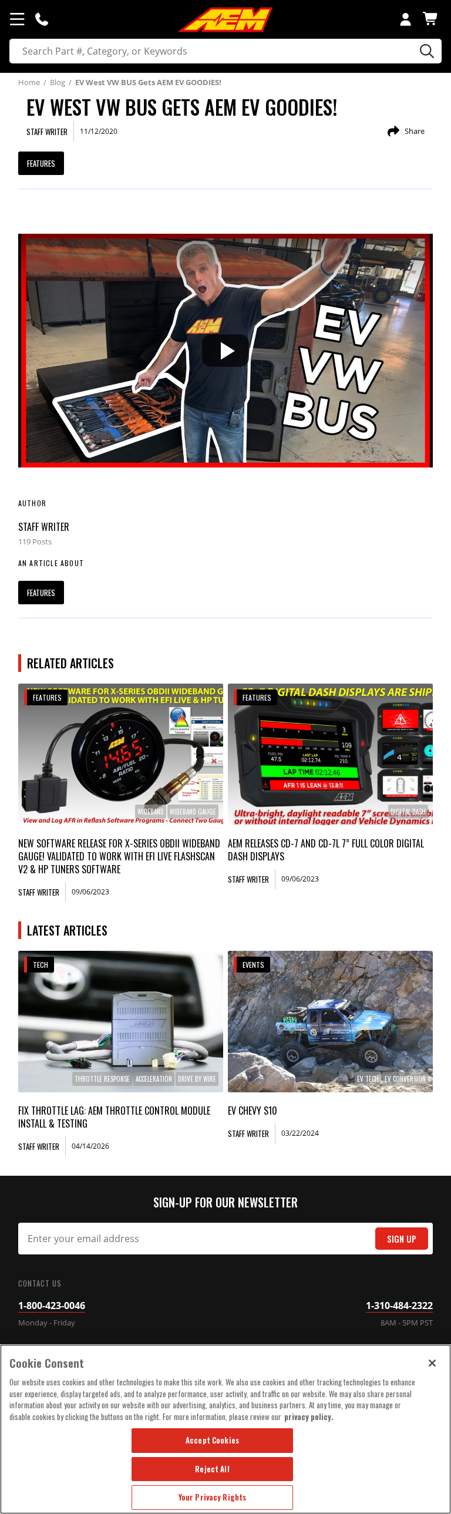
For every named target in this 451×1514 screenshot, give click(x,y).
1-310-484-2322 (399, 1305)
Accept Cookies (212, 1440)
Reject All (212, 1469)
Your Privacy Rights (212, 1497)
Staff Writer (43, 527)
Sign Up (401, 1239)
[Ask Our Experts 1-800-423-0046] (41, 19)
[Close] (432, 1363)
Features (41, 163)
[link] (121, 754)
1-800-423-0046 (51, 1305)
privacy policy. (309, 1416)
